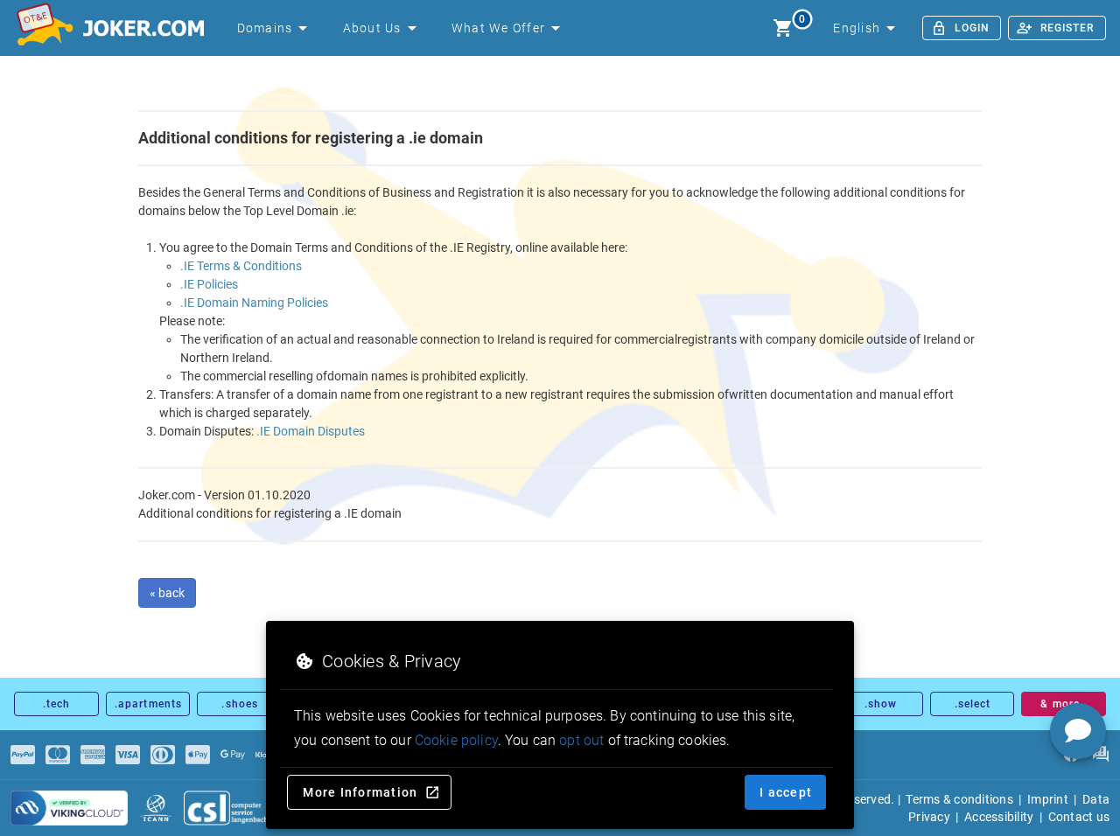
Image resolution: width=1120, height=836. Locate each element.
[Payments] (22, 754)
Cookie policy (456, 740)
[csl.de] (236, 808)
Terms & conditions (959, 799)
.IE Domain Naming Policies (254, 303)
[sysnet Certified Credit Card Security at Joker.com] (69, 808)
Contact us (1079, 817)
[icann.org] (155, 808)
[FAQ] (1100, 754)
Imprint (1047, 799)
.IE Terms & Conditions (241, 266)
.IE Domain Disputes (310, 431)
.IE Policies (209, 284)
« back (167, 593)
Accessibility (998, 817)
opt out (581, 740)
